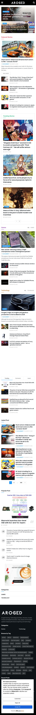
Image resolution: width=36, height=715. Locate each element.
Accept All (17, 707)
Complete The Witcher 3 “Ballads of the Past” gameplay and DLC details (15, 16)
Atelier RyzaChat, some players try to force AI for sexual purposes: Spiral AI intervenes (17, 180)
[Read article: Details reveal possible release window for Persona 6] (4, 265)
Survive (25, 670)
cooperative (5, 643)
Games (4, 23)
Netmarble (13, 655)
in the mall (11, 649)
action (3, 637)
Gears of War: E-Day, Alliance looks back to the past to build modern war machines (17, 212)
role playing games (7, 667)
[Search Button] (34, 2)
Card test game (15, 640)
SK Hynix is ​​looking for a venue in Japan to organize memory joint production (22, 106)
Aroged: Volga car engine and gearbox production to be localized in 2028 (14, 313)
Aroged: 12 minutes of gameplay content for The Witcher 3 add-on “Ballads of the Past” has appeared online (15, 28)
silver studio (5, 670)
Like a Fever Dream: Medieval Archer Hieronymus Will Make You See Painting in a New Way (22, 326)
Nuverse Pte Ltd (28, 658)
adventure (15, 637)
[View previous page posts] (16, 221)
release (25, 661)
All (28, 227)
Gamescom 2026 (6, 646)
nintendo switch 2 (17, 658)
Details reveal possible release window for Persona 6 (22, 264)
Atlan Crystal (5, 640)
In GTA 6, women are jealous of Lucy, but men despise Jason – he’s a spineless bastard (21, 343)
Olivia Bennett (6, 64)
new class (20, 655)
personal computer (7, 661)
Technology (6, 11)
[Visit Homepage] (18, 2)
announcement (24, 637)
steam (12, 670)
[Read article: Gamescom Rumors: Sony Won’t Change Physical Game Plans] (4, 335)
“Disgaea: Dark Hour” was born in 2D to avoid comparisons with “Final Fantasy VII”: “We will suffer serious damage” (17, 146)
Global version (16, 646)
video (9, 673)
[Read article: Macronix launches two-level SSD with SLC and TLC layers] (18, 506)
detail (11, 643)
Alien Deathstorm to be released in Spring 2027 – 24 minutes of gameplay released (22, 88)
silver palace (30, 667)
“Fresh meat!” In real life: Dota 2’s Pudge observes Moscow (18, 557)
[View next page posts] (19, 221)
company (28, 640)
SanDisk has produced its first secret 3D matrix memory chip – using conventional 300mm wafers (21, 401)
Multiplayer (5, 655)
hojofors (4, 649)
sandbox (16, 667)
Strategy (18, 670)
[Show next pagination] (25, 482)
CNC (22, 640)
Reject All (17, 703)
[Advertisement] (18, 362)
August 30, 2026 (7, 152)
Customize (17, 699)
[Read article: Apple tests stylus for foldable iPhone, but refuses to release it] (4, 282)
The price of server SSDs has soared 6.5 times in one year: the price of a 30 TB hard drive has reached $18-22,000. (22, 391)
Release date (5, 664)
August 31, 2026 (14, 64)
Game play (25, 643)
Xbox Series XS (17, 673)
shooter (23, 667)
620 (21, 482)
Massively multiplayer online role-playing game (14, 652)
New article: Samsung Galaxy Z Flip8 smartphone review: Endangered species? (15, 251)
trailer (3, 673)
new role (27, 655)
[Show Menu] (2, 2)
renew (12, 664)
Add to (9, 637)
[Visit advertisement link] (18, 575)
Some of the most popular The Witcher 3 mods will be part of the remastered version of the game (22, 273)
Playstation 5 (17, 661)
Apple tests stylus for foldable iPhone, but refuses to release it (22, 281)
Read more (6, 73)
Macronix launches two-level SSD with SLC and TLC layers (22, 383)
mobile (30, 652)
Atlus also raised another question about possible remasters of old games (21, 97)
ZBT (24, 673)
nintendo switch (6, 658)
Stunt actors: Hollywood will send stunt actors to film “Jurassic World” (17, 61)
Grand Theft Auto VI (28, 646)
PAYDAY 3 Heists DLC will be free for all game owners (22, 409)
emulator (18, 643)
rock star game (20, 664)
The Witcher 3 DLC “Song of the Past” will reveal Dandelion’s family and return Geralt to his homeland (21, 79)
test (30, 670)
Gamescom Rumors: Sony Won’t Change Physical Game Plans (20, 335)
